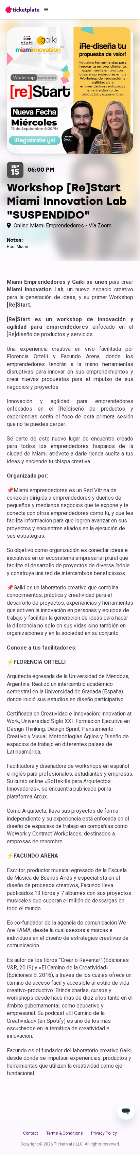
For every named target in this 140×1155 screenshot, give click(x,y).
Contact (30, 1133)
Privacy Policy (104, 1133)
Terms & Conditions (64, 1133)
